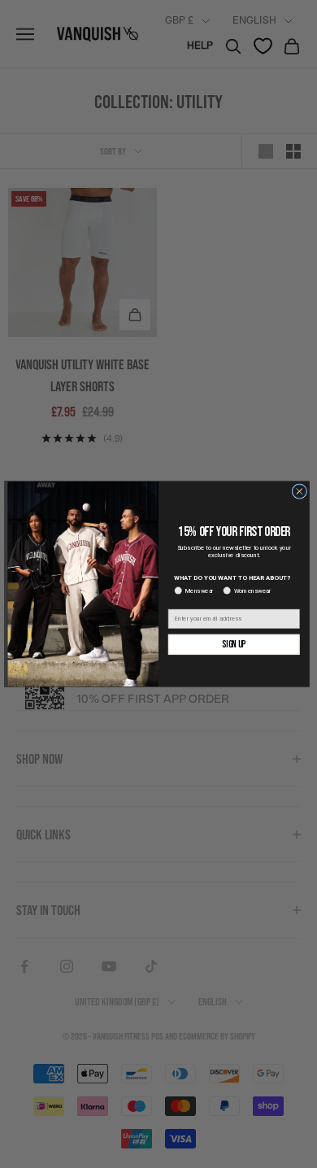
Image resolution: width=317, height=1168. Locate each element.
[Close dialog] (299, 492)
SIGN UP (233, 644)
